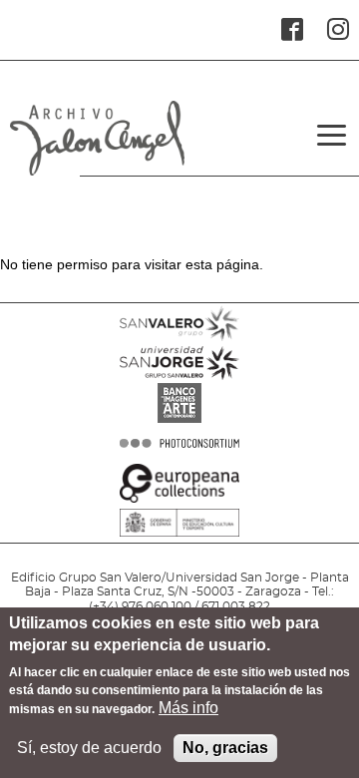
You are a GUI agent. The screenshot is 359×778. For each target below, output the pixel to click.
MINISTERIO (179, 552)
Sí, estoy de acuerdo (89, 747)
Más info (188, 707)
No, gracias (225, 747)
